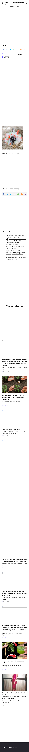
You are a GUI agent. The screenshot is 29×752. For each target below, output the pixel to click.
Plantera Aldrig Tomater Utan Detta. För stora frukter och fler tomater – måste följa (14, 397)
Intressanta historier (14, 3)
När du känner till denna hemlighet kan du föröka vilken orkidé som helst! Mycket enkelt (14, 593)
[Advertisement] (14, 27)
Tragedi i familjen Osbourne (11, 429)
